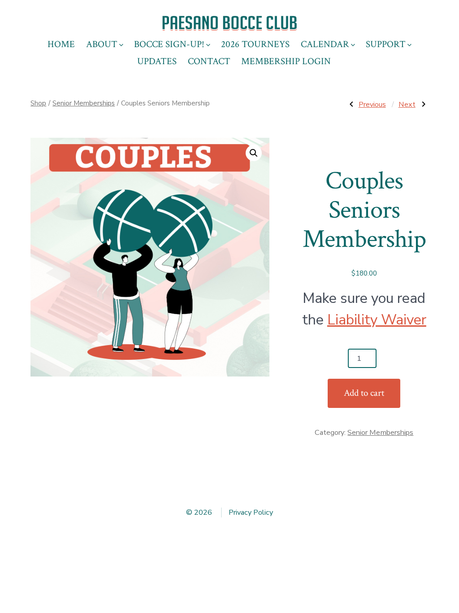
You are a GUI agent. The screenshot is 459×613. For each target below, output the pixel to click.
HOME (61, 44)
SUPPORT (386, 44)
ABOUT (101, 44)
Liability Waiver (376, 319)
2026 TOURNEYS (255, 44)
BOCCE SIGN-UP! (169, 44)
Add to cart (364, 393)
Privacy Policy (251, 512)
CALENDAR (325, 44)
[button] (254, 153)
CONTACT (209, 61)
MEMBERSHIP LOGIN (286, 61)
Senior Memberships (83, 103)
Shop (38, 103)
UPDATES (157, 61)
